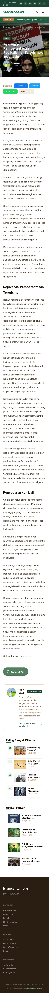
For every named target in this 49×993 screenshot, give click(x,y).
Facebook (21, 86)
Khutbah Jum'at (10, 922)
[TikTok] (44, 3)
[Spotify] (39, 3)
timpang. (8, 132)
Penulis (6, 951)
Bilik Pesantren (9, 910)
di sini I (29, 656)
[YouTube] (34, 3)
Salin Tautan (26, 91)
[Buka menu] (43, 11)
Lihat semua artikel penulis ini (27, 724)
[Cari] (37, 11)
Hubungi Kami (9, 972)
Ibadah (6, 918)
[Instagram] (30, 3)
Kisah (5, 925)
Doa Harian (8, 914)
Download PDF (17, 671)
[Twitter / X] (25, 3)
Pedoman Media (10, 968)
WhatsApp (10, 91)
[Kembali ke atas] (42, 989)
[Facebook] (21, 3)
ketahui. (16, 648)
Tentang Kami (9, 965)
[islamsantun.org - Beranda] (13, 11)
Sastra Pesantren (10, 947)
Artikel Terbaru (9, 939)
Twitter (35, 86)
